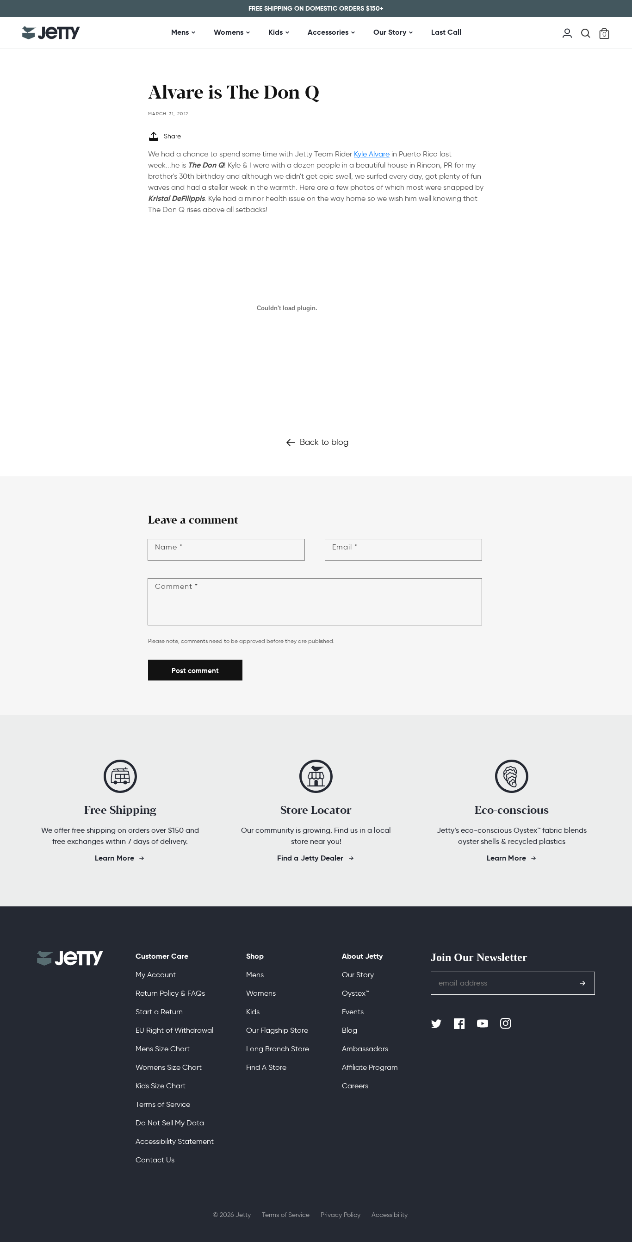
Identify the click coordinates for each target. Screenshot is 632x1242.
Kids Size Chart (161, 1085)
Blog (349, 1030)
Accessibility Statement (175, 1141)
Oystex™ (355, 993)
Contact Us (155, 1159)
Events (353, 1011)
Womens (228, 32)
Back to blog (324, 442)
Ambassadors (365, 1048)
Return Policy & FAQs (170, 993)
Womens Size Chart (169, 1067)
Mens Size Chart (163, 1048)
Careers (355, 1085)
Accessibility (390, 1215)
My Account (156, 974)
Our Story (389, 32)
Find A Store (266, 1067)
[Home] (51, 32)
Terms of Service (163, 1104)
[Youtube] (483, 1024)
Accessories (328, 32)
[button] (585, 33)
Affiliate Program (370, 1067)
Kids (275, 32)
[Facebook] (460, 1024)
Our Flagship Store (277, 1030)
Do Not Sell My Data (170, 1122)
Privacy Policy (340, 1215)
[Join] (582, 983)
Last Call (446, 32)
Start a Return (159, 1011)
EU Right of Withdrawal (174, 1030)
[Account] (567, 32)
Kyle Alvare (372, 154)
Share (172, 136)
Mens (180, 32)
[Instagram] (506, 1024)
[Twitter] (437, 1024)
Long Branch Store (277, 1048)
